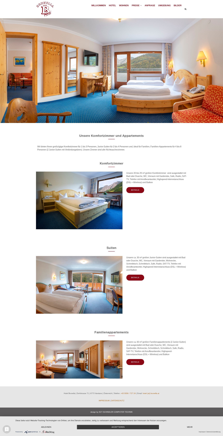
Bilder (178, 5)
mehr (190, 427)
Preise (136, 5)
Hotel (112, 5)
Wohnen (124, 5)
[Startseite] (45, 9)
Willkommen (98, 5)
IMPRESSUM (104, 401)
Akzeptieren (118, 427)
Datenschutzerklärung (213, 432)
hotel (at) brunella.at (151, 393)
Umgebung (164, 5)
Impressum (202, 432)
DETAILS (135, 190)
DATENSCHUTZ (117, 401)
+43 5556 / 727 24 (128, 393)
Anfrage (150, 5)
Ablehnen (46, 427)
